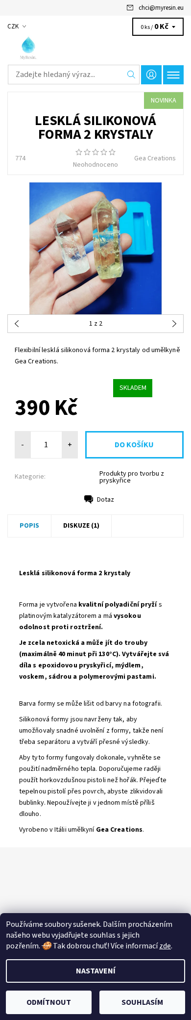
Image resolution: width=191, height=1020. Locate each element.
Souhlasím (142, 1002)
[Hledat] (131, 74)
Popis (29, 526)
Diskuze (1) (81, 526)
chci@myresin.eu (161, 7)
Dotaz (105, 500)
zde (165, 946)
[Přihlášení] (151, 74)
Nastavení (96, 971)
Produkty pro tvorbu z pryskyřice (131, 477)
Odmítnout (48, 1002)
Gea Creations (155, 158)
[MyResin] (95, 48)
